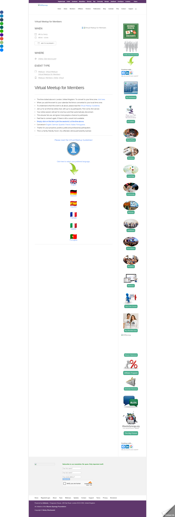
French (67, 125)
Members (72, 9)
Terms (98, 498)
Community (100, 1)
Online (55, 78)
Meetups (107, 1)
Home (59, 9)
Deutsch (73, 196)
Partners (88, 9)
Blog (104, 9)
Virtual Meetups (52, 72)
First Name (66, 466)
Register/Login (61, 1)
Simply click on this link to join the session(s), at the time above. (60, 121)
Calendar (111, 9)
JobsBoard (113, 1)
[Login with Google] (131, 73)
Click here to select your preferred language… (73, 162)
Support (131, 9)
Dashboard (74, 1)
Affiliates (80, 9)
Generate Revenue (131, 389)
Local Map (131, 176)
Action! (68, 1)
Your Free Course (131, 306)
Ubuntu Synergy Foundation (56, 506)
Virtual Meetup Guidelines (90, 106)
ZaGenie (45, 503)
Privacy (105, 498)
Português (73, 240)
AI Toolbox (131, 121)
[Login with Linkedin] (127, 73)
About (65, 9)
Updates (76, 498)
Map (94, 1)
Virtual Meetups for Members (49, 74)
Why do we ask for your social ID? (129, 76)
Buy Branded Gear (131, 330)
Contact (123, 9)
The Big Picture (131, 433)
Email (64, 475)
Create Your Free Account (131, 54)
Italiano (73, 229)
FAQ (117, 9)
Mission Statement (131, 355)
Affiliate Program (131, 373)
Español (73, 207)
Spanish (62, 125)
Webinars (131, 285)
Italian (73, 125)
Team (60, 498)
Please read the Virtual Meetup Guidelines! (74, 140)
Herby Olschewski (49, 510)
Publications (96, 9)
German (55, 125)
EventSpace (121, 1)
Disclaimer (113, 498)
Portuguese (80, 125)
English (48, 125)
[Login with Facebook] (123, 73)
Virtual (61, 78)
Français (73, 218)
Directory (89, 1)
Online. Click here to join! (47, 59)
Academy (127, 1)
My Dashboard (131, 97)
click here (101, 99)
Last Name (65, 470)
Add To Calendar (47, 43)
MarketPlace (82, 1)
